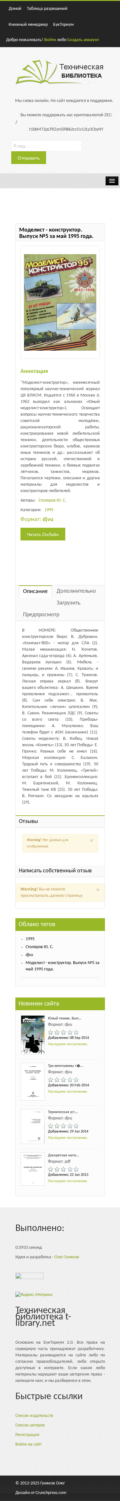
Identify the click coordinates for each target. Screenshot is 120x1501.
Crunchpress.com (51, 1492)
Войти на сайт (28, 1444)
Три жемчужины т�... (65, 1066)
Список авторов (30, 1425)
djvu (29, 955)
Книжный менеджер (28, 24)
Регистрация (27, 1435)
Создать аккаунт (83, 40)
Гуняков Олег (52, 1483)
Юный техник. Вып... (64, 1018)
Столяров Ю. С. (52, 500)
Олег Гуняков (66, 1257)
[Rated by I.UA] (29, 1277)
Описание (35, 592)
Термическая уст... (63, 1112)
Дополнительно (76, 591)
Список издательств (34, 1415)
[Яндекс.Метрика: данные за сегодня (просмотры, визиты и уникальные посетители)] (33, 1295)
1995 (48, 510)
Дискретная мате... (63, 1155)
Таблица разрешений (47, 8)
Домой (15, 8)
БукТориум (63, 24)
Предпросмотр (41, 615)
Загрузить (68, 603)
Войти (50, 40)
